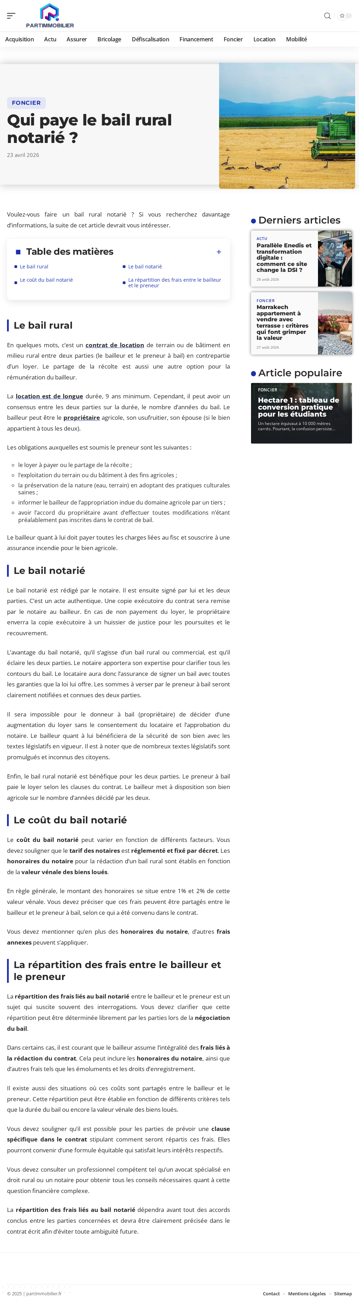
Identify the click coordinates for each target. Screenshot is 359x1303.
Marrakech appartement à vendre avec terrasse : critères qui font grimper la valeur (283, 322)
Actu (262, 238)
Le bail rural (34, 266)
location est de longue (49, 396)
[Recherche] (327, 16)
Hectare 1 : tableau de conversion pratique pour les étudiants (298, 407)
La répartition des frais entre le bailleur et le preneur (174, 282)
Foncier (26, 103)
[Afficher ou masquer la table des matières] (168, 252)
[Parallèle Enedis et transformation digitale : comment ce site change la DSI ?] (335, 259)
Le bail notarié (145, 266)
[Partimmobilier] (50, 16)
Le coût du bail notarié (46, 279)
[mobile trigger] (13, 16)
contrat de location (115, 345)
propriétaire (81, 417)
